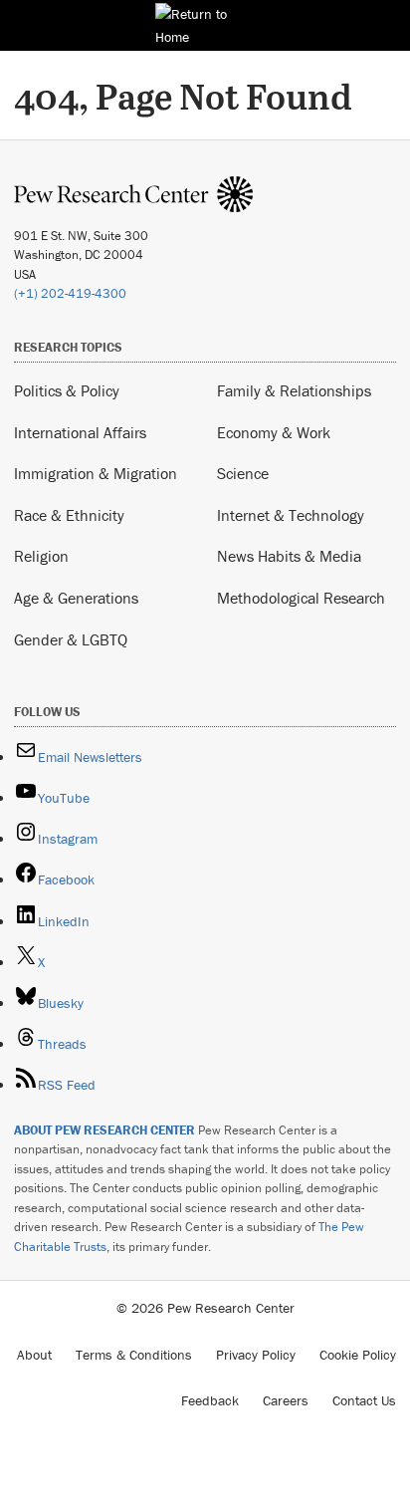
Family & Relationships (294, 390)
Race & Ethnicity (69, 515)
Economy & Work (273, 432)
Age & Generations (76, 598)
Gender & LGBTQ (70, 639)
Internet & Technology (290, 515)
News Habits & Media (289, 556)
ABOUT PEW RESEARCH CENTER (104, 1130)
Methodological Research (301, 598)
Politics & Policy (66, 390)
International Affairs (80, 432)
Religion (41, 556)
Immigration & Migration (95, 473)
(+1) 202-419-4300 (70, 293)
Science (243, 473)
